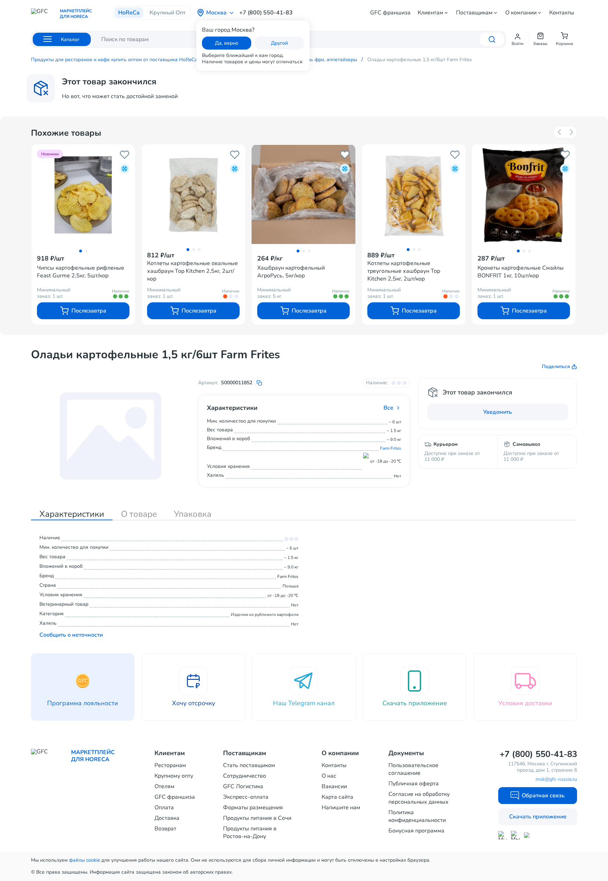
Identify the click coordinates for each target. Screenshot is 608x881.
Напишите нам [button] (341, 807)
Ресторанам (170, 765)
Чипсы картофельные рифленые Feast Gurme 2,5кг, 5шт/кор (80, 271)
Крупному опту (173, 776)
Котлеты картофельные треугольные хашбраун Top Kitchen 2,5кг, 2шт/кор (403, 271)
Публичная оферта (413, 783)
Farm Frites (390, 448)
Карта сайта (337, 797)
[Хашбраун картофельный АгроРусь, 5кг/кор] (303, 195)
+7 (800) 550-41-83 (266, 13)
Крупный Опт (167, 13)
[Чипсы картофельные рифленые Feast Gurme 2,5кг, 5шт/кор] (83, 195)
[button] (518, 39)
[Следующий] (571, 132)
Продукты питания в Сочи (257, 818)
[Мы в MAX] (502, 835)
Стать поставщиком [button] (249, 765)
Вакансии (334, 786)
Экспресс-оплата (245, 797)
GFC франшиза (390, 13)
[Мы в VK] (528, 835)
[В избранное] (124, 155)
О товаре (139, 514)
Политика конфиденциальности (417, 816)
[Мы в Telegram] (515, 835)
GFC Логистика (243, 786)
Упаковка (192, 514)
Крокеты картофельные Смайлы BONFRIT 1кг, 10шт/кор (520, 271)
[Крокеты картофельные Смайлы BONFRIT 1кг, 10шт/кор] (524, 195)
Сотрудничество (244, 776)
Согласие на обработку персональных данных (419, 798)
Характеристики (71, 514)
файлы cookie (84, 860)
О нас (329, 776)
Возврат (165, 828)
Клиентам (430, 13)
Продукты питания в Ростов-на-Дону (250, 832)
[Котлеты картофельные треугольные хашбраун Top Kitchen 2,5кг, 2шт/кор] (414, 194)
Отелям (164, 786)
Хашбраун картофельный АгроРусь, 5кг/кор (291, 271)
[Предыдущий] (559, 132)
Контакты (561, 13)
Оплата (164, 807)
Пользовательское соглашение (413, 769)
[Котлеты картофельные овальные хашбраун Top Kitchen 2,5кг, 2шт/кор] (193, 194)
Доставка (166, 818)
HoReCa (129, 13)
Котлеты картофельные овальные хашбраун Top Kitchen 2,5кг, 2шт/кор (192, 271)
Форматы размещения (253, 807)
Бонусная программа (416, 831)
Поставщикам (474, 13)
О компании (521, 13)
